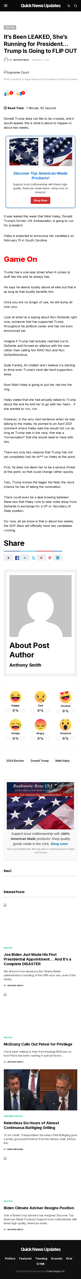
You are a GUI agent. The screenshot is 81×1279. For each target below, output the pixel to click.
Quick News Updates (40, 5)
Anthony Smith (25, 665)
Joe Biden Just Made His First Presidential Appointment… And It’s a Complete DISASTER (37, 959)
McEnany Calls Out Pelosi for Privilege (38, 1044)
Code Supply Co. (55, 1271)
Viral (69, 1258)
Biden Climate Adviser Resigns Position (39, 1208)
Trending (41, 1258)
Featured (8, 1116)
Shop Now (40, 200)
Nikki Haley (62, 760)
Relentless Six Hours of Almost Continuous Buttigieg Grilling (31, 1125)
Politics (10, 27)
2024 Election (15, 760)
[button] (6, 5)
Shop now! (59, 844)
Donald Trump (40, 760)
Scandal (56, 1258)
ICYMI (40, 1263)
